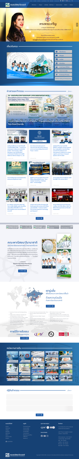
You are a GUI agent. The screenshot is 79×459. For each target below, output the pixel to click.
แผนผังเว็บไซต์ (9, 441)
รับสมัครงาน (25, 438)
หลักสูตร (40, 5)
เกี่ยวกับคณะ (34, 5)
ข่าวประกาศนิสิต (26, 428)
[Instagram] (65, 1)
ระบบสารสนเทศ (43, 1)
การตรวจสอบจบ (26, 433)
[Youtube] (63, 1)
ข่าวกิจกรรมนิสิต (26, 430)
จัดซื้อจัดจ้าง (25, 436)
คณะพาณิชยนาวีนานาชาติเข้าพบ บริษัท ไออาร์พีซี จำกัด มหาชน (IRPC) (62, 178)
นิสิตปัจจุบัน (51, 5)
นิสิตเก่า (65, 5)
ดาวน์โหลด (38, 1)
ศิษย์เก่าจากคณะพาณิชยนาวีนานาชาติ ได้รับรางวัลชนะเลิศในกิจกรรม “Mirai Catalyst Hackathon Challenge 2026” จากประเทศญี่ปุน (39, 180)
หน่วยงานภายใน (59, 5)
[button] (2, 25)
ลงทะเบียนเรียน (26, 431)
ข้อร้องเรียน (51, 1)
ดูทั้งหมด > (70, 91)
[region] (39, 25)
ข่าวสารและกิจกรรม (26, 426)
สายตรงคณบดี (56, 1)
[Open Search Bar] (72, 1)
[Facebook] (61, 1)
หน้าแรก (7, 426)
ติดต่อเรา (71, 5)
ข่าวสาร (31, 1)
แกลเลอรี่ (34, 1)
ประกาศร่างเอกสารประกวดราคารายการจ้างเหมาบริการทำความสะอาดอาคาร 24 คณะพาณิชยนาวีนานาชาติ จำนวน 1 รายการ (39, 148)
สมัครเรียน (46, 5)
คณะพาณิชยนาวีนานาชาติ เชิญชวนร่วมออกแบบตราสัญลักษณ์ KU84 (16, 178)
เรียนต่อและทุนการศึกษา (27, 435)
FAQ (48, 1)
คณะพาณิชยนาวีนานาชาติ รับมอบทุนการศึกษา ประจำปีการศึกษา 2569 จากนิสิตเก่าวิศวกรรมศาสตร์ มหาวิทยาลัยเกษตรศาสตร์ (62, 207)
